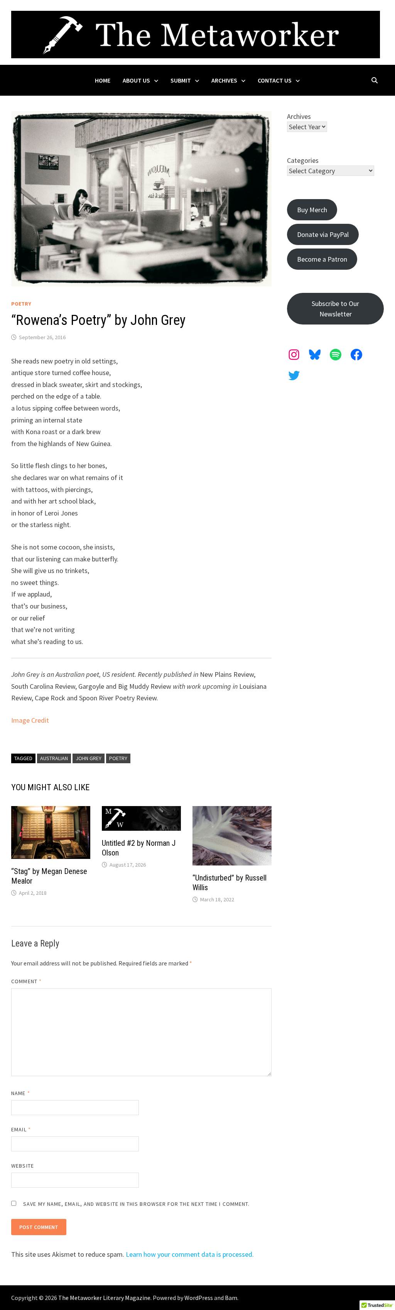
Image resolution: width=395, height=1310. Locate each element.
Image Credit (30, 720)
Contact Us (275, 80)
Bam (231, 1298)
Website (22, 1165)
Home (102, 80)
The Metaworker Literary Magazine (104, 1298)
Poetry (21, 303)
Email (21, 1129)
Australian (54, 758)
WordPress (198, 1298)
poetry (118, 758)
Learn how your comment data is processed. (190, 1254)
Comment (26, 981)
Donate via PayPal (323, 234)
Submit (180, 80)
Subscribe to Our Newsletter (335, 308)
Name (20, 1093)
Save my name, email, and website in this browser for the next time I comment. (136, 1203)
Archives (224, 80)
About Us (136, 80)
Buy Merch (312, 209)
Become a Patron (322, 259)
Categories (303, 160)
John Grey (88, 758)
